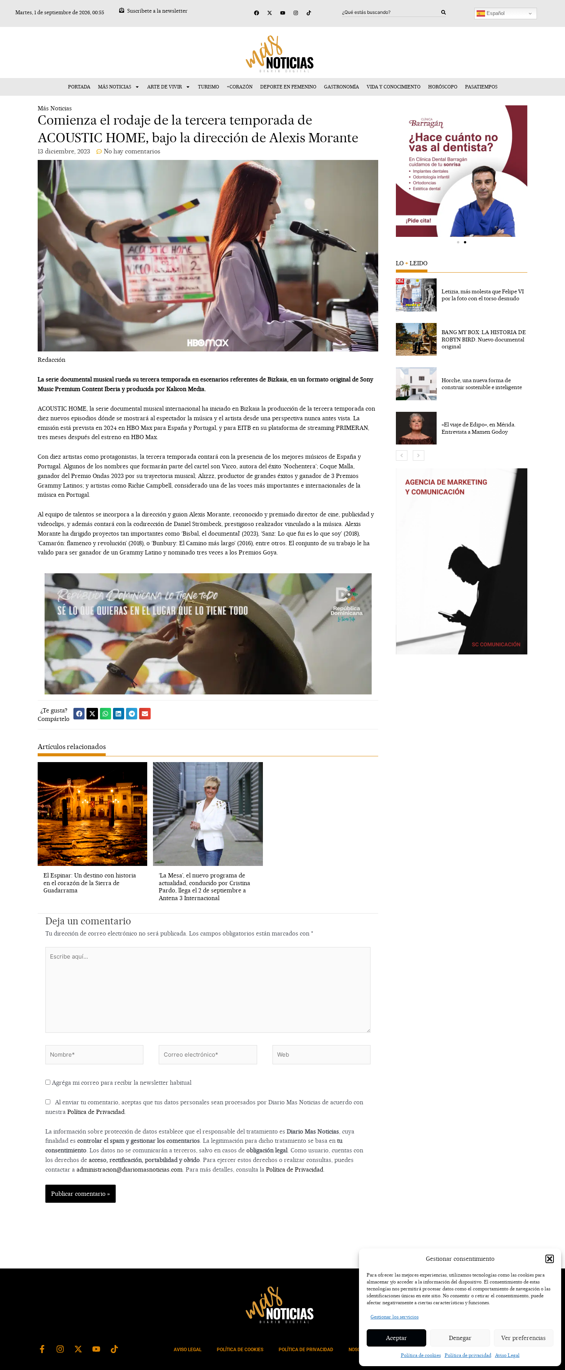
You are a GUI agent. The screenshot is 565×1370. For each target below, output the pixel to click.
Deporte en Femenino (288, 87)
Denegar (460, 1338)
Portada (79, 87)
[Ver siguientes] (418, 455)
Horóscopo (442, 87)
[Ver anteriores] (401, 455)
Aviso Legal (507, 1355)
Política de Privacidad (96, 1111)
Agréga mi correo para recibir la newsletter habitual (120, 1082)
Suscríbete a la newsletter (157, 11)
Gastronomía (341, 87)
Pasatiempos (481, 87)
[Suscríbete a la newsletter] (121, 10)
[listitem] (461, 294)
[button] (549, 1259)
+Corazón (240, 87)
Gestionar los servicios (395, 1317)
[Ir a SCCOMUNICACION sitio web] (461, 561)
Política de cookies (421, 1355)
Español (495, 13)
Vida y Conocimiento (393, 87)
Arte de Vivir (164, 87)
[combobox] (391, 12)
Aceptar (396, 1338)
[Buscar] (443, 12)
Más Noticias (114, 87)
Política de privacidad (468, 1355)
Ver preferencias (523, 1338)
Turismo (208, 87)
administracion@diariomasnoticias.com (129, 1169)
